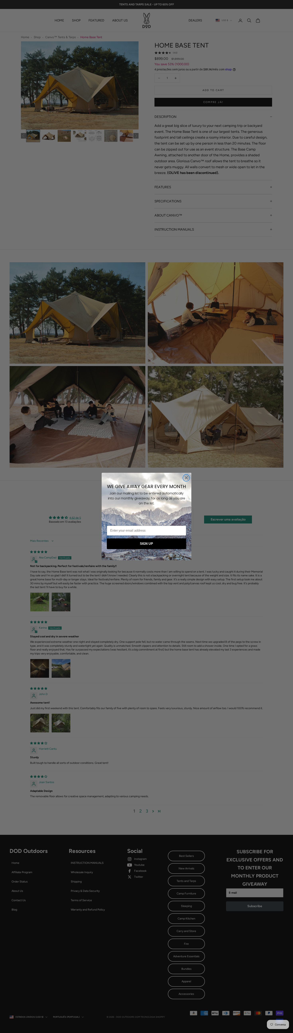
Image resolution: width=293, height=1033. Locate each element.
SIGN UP (146, 543)
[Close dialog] (186, 477)
